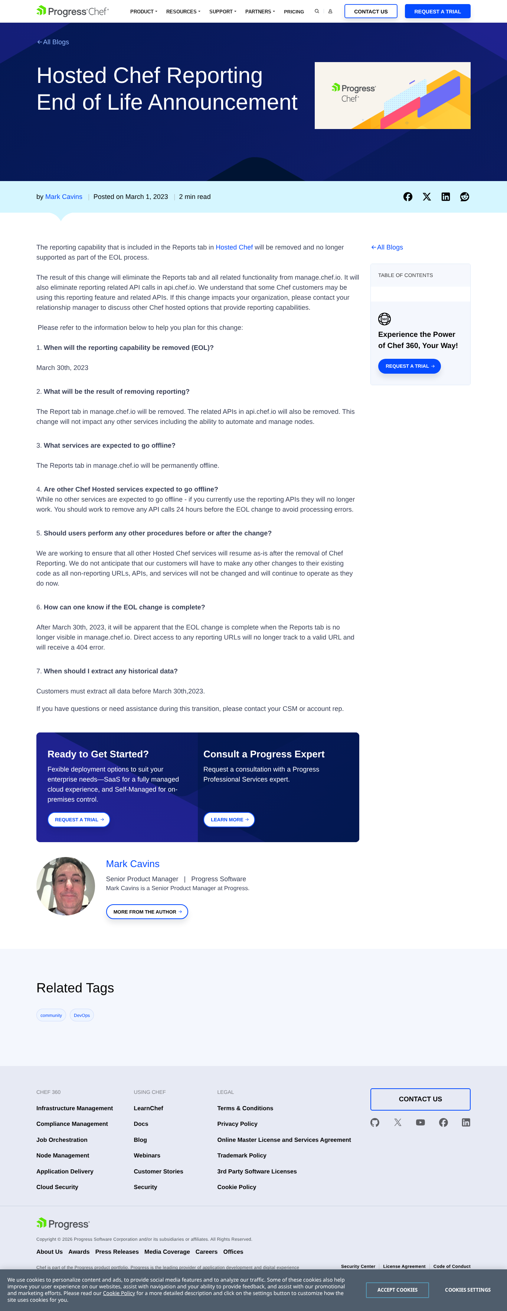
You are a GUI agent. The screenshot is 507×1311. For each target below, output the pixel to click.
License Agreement (404, 1266)
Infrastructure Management (74, 1108)
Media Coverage (167, 1252)
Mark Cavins (133, 863)
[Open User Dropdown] (330, 11)
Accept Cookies (397, 1289)
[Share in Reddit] (465, 196)
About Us (49, 1252)
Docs (141, 1124)
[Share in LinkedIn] (447, 196)
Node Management (62, 1156)
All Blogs (56, 42)
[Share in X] (428, 196)
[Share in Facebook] (409, 196)
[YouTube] (420, 1124)
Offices (233, 1252)
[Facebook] (443, 1124)
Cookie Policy (236, 1187)
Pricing (294, 12)
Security (145, 1187)
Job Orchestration (62, 1140)
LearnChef (148, 1108)
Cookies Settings (468, 1289)
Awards (79, 1252)
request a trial (76, 819)
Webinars (147, 1156)
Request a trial (407, 366)
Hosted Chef (234, 247)
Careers (207, 1252)
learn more (227, 819)
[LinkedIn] (466, 1124)
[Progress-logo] (63, 1224)
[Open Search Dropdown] (317, 11)
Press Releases (117, 1252)
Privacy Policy (237, 1124)
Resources (181, 12)
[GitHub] (374, 1124)
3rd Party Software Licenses (257, 1172)
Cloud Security (57, 1187)
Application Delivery (65, 1172)
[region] (253, 1290)
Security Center (358, 1266)
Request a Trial (437, 12)
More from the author (145, 912)
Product (142, 12)
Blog (140, 1140)
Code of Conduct (452, 1266)
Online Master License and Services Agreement (284, 1140)
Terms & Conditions (245, 1108)
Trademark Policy (242, 1156)
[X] (397, 1124)
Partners (258, 12)
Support (221, 12)
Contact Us (371, 12)
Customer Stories (158, 1172)
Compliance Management (72, 1124)
